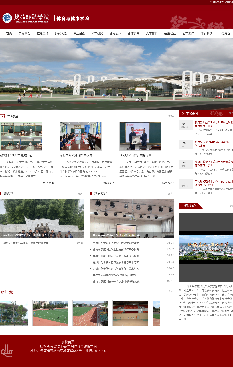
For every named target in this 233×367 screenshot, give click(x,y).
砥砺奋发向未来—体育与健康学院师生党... (27, 243)
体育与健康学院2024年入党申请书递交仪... (117, 281)
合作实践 (133, 33)
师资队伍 (61, 33)
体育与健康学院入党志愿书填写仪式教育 (116, 255)
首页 (9, 33)
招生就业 (170, 33)
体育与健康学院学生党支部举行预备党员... (117, 249)
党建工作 (42, 33)
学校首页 (68, 342)
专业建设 (79, 33)
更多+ (171, 116)
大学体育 (152, 33)
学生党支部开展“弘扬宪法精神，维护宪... (116, 275)
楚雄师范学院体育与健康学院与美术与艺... (117, 262)
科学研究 (97, 33)
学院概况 (24, 33)
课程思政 (115, 33)
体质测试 (206, 33)
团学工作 (188, 33)
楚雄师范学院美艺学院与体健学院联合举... (117, 243)
